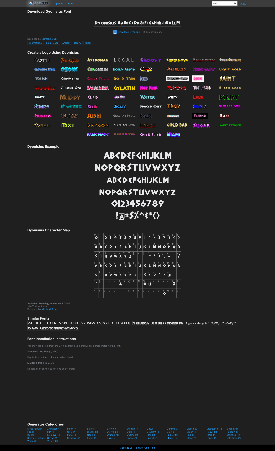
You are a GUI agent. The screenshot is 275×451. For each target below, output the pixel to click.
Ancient (66, 42)
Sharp (92, 438)
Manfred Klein (49, 38)
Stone (191, 438)
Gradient (153, 431)
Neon (91, 434)
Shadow (73, 438)
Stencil (172, 438)
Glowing (113, 431)
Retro (211, 434)
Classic (192, 428)
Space (132, 438)
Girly (71, 431)
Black (72, 428)
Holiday (232, 431)
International (35, 42)
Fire (31, 431)
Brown (112, 428)
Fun (51, 431)
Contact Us (126, 447)
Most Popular (34, 428)
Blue (91, 428)
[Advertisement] (13, 52)
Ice (30, 434)
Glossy (93, 431)
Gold (131, 431)
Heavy (77, 42)
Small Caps (52, 42)
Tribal (88, 42)
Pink (151, 434)
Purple (172, 434)
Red (191, 434)
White (32, 441)
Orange (113, 434)
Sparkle (152, 438)
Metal (71, 434)
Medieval (54, 434)
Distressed (214, 428)
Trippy (212, 438)
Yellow (53, 441)
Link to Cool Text (145, 447)
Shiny (111, 438)
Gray (171, 431)
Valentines (233, 438)
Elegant (232, 428)
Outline (133, 434)
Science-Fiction (37, 438)
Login (243, 3)
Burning (132, 428)
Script (52, 438)
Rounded (233, 434)
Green (192, 431)
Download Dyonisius (128, 31)
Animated (54, 428)
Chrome (173, 428)
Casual (152, 428)
